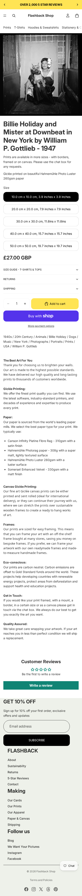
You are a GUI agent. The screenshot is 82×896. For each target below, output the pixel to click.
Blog (11, 840)
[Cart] (77, 15)
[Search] (14, 15)
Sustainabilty (17, 766)
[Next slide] (77, 4)
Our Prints (15, 806)
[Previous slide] (4, 4)
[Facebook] (26, 889)
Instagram (15, 853)
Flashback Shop (45, 871)
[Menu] (5, 16)
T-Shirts (19, 27)
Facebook (14, 858)
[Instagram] (33, 889)
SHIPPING (9, 288)
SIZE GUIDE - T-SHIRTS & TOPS (22, 269)
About (12, 760)
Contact (13, 784)
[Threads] (48, 889)
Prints (7, 27)
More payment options (41, 325)
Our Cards (15, 800)
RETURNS (9, 279)
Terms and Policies (41, 880)
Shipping (14, 824)
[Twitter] (41, 889)
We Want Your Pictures (24, 846)
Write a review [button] (41, 685)
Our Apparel (16, 812)
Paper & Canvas (19, 818)
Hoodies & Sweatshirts (43, 27)
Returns (13, 772)
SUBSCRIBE (37, 740)
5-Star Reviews (18, 778)
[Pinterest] (55, 889)
